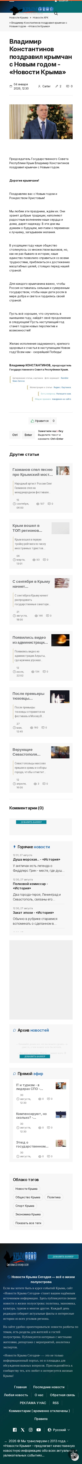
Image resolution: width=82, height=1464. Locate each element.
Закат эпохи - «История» (33, 913)
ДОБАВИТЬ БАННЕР (31, 822)
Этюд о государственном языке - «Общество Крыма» (32, 1148)
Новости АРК (40, 17)
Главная (20, 1387)
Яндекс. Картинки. (62, 387)
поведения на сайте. (61, 399)
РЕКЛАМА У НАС (33, 1403)
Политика (54, 1197)
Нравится (45, 420)
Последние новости (48, 1387)
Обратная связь (62, 1395)
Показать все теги (28, 1223)
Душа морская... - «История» (36, 859)
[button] (56, 12)
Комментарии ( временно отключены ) (39, 1411)
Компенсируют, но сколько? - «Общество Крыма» (32, 1117)
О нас (39, 1395)
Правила (41, 1419)
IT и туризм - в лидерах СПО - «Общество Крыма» (32, 1089)
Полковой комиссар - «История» (30, 886)
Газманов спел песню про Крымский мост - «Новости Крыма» (32, 474)
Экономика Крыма (28, 1214)
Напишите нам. (63, 393)
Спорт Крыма (25, 1205)
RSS (56, 1403)
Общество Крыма (28, 1197)
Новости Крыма (18, 17)
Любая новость (16, 1395)
